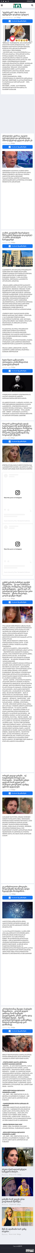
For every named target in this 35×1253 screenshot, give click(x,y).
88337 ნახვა (11, 1027)
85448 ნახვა (16, 1204)
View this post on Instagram (13, 497)
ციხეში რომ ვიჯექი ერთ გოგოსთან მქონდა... (13, 1200)
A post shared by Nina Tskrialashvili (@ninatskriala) (19, 521)
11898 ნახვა (12, 894)
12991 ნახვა (11, 367)
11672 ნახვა (11, 242)
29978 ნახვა (11, 790)
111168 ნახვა (16, 1234)
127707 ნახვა (16, 1174)
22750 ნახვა (11, 598)
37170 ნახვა (11, 143)
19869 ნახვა (11, 438)
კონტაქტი (30, 1)
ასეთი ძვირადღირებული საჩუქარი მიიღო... (14, 1170)
